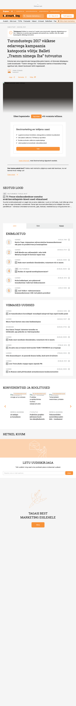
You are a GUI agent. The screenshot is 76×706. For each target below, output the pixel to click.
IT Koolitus (34, 412)
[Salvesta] (69, 240)
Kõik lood (13, 21)
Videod (34, 21)
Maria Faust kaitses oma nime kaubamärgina (23, 322)
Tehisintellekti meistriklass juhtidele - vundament (56, 417)
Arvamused (10, 327)
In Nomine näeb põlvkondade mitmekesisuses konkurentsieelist (33, 372)
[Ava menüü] (12, 11)
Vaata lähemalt (24, 161)
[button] (34, 473)
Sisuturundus (12, 194)
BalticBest (48, 21)
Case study (11, 175)
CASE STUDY (11, 27)
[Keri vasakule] (5, 406)
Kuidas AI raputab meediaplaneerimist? (33, 272)
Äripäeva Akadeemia (17, 412)
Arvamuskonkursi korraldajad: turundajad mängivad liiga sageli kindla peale (38, 314)
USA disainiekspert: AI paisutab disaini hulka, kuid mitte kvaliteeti (32, 356)
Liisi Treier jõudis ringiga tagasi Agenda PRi (25, 364)
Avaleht (5, 21)
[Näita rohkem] (62, 11)
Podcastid (26, 21)
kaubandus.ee (20, 11)
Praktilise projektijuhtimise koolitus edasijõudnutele (37, 417)
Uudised (17, 239)
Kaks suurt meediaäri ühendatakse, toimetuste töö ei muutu (40, 263)
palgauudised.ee (43, 11)
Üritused (41, 21)
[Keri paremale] (71, 406)
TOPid (20, 21)
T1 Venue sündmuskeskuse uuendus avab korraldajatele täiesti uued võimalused (25, 198)
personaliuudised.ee (31, 11)
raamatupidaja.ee (55, 11)
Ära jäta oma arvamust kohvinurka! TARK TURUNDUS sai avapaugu (35, 348)
